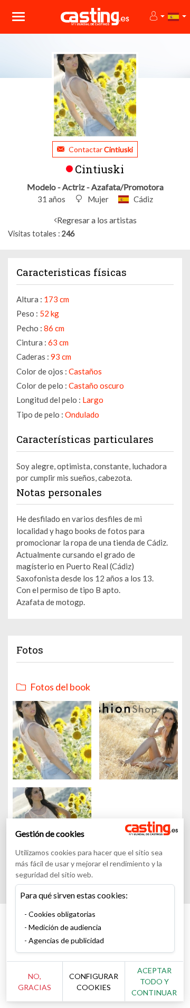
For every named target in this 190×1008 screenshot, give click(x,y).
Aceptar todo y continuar (154, 981)
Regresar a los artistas (97, 220)
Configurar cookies (93, 982)
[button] (156, 17)
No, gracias (34, 982)
